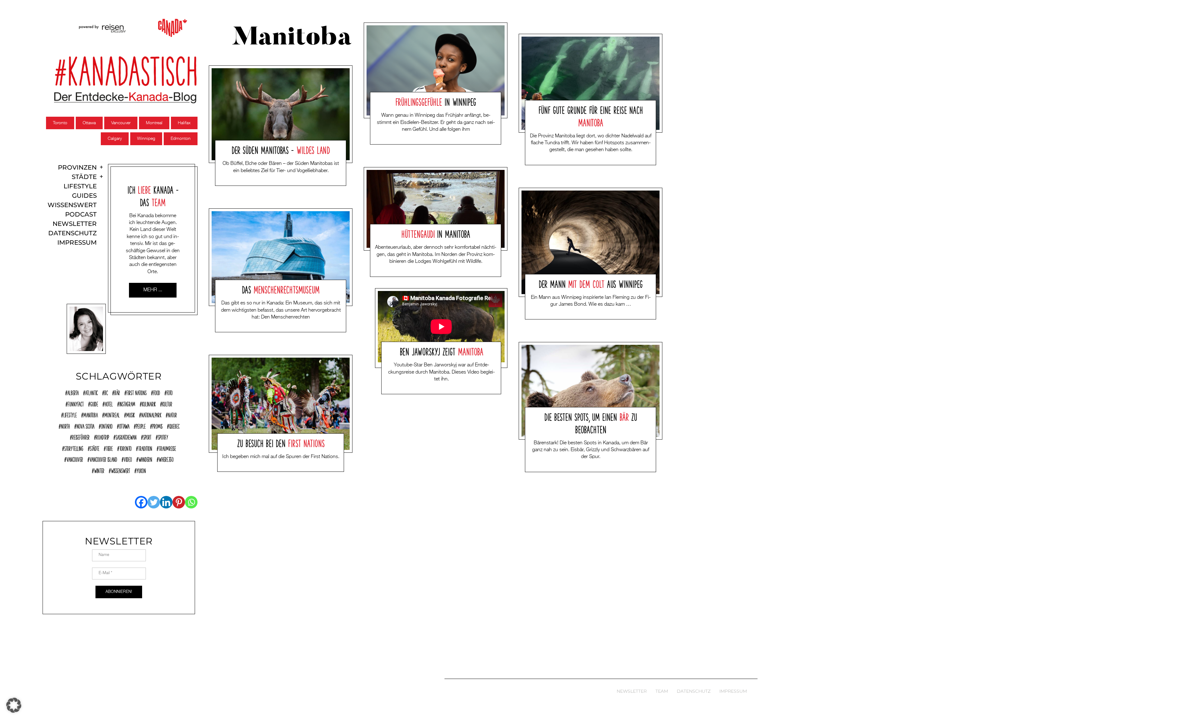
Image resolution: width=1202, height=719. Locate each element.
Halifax (184, 123)
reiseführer (81, 436)
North (65, 425)
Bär (117, 392)
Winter (99, 470)
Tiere (109, 448)
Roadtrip (102, 436)
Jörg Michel (271, 180)
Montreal (154, 123)
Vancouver (121, 123)
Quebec (174, 425)
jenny (266, 327)
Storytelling (73, 448)
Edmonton (181, 138)
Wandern (145, 459)
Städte (84, 177)
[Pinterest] (178, 502)
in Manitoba (435, 233)
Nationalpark (151, 414)
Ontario (106, 425)
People (141, 425)
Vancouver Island (103, 459)
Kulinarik (149, 403)
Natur (172, 414)
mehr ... (152, 290)
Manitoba (90, 414)
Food (156, 392)
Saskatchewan (126, 436)
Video (128, 459)
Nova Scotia (85, 425)
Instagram (127, 403)
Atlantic (91, 392)
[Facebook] (141, 502)
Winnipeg (146, 138)
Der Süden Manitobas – (281, 149)
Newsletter (75, 223)
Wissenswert (72, 205)
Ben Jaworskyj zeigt (441, 351)
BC (106, 392)
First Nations (136, 392)
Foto (169, 392)
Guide (94, 403)
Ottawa (89, 123)
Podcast (81, 214)
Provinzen (77, 167)
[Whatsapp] (191, 502)
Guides (84, 195)
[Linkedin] (166, 502)
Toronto (60, 123)
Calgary (115, 138)
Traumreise (167, 448)
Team (661, 691)
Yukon (141, 470)
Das (281, 289)
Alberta (73, 392)
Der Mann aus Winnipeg (591, 283)
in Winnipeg (435, 101)
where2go (166, 459)
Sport (147, 436)
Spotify (163, 436)
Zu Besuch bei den (281, 442)
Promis (157, 425)
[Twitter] (153, 502)
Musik (130, 414)
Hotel (109, 403)
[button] (14, 705)
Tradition (145, 448)
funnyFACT (76, 403)
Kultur (167, 403)
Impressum (77, 242)
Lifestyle (80, 186)
